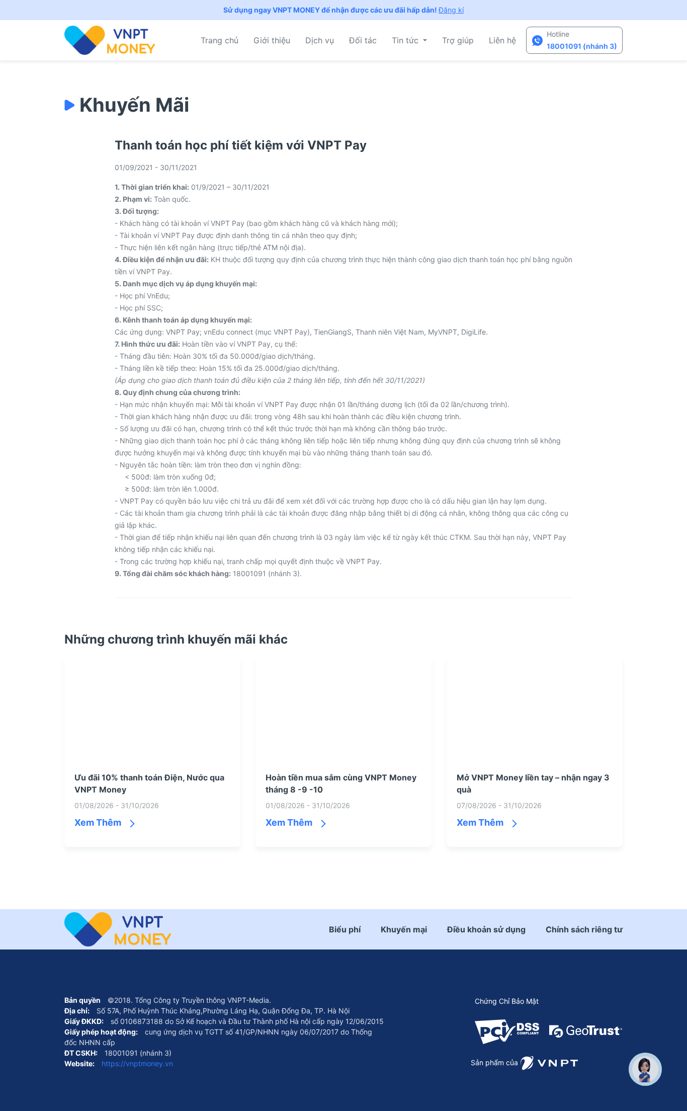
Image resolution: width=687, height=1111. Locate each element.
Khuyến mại (404, 929)
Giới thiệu (271, 40)
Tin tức (406, 40)
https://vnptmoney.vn (136, 1063)
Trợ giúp (458, 40)
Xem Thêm (97, 822)
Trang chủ (219, 40)
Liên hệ (502, 40)
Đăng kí (451, 10)
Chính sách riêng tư (584, 929)
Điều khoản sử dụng (486, 929)
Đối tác (363, 40)
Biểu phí (345, 929)
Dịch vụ (319, 40)
